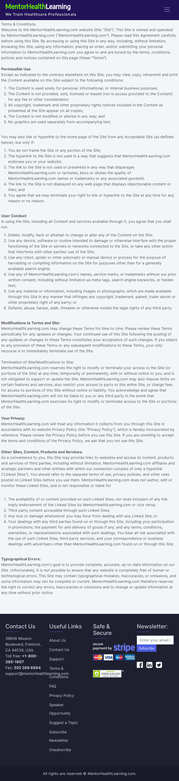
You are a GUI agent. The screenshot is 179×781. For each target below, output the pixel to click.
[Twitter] (159, 665)
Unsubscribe (60, 749)
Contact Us (59, 649)
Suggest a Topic (63, 722)
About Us (57, 640)
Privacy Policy (61, 695)
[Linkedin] (149, 665)
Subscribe (146, 648)
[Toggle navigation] (167, 9)
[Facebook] (140, 665)
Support (56, 659)
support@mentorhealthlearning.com (37, 673)
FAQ (52, 686)
